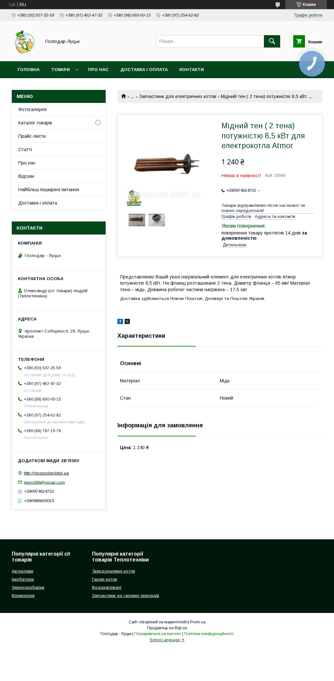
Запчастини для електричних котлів (177, 96)
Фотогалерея (32, 109)
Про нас (98, 69)
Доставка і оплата (144, 69)
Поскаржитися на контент (157, 633)
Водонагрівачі (106, 587)
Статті (25, 149)
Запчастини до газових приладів (125, 595)
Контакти (191, 69)
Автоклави (22, 571)
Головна (28, 69)
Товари (60, 69)
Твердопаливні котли (113, 571)
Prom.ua (197, 622)
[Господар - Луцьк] (25, 52)
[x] (127, 322)
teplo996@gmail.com (44, 482)
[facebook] (120, 322)
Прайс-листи (32, 136)
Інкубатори (23, 579)
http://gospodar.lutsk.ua (46, 473)
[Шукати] (272, 41)
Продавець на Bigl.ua (167, 628)
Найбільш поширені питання (48, 189)
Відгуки (26, 176)
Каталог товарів (35, 122)
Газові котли (104, 579)
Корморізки (23, 595)
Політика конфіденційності (209, 633)
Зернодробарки (28, 587)
